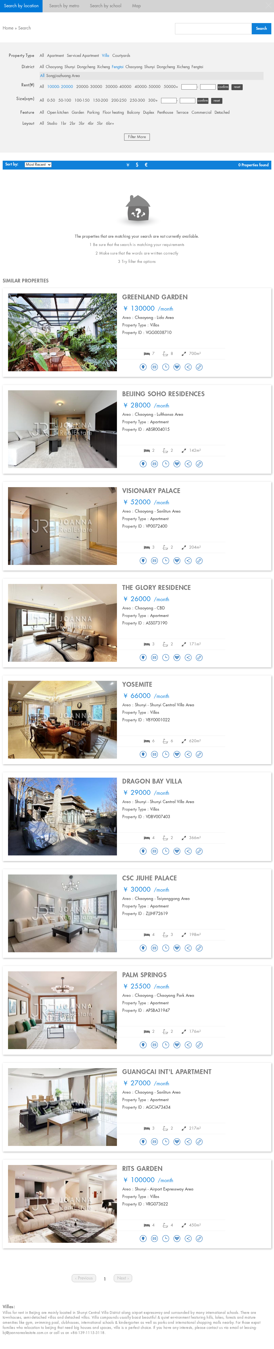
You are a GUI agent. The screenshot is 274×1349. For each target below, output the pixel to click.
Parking (93, 113)
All (42, 56)
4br (91, 124)
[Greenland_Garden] (143, 367)
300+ (153, 100)
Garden (78, 113)
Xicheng (103, 67)
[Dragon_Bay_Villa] (143, 852)
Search (24, 28)
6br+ (110, 124)
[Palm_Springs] (143, 1045)
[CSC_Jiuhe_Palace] (143, 948)
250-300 (137, 100)
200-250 (119, 100)
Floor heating (113, 113)
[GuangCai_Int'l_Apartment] (143, 1142)
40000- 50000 (148, 87)
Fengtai (118, 67)
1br (63, 124)
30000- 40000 (118, 87)
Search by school (105, 6)
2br (72, 124)
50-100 (64, 100)
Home (8, 28)
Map (136, 6)
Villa (105, 56)
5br (100, 124)
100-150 (82, 100)
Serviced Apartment (83, 56)
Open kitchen (57, 113)
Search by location (21, 6)
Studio (52, 124)
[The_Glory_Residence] (143, 658)
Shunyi (69, 67)
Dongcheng (86, 67)
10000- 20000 (60, 87)
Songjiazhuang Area (63, 76)
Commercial (201, 113)
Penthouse (165, 113)
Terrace (182, 113)
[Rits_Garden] (143, 1239)
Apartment (55, 56)
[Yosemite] (143, 755)
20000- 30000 (89, 87)
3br (82, 124)
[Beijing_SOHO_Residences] (143, 464)
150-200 (100, 100)
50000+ (171, 87)
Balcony (133, 113)
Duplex (148, 113)
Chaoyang (54, 67)
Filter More (137, 137)
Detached (222, 113)
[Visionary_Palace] (143, 561)
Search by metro (64, 6)
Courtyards (121, 56)
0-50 (51, 100)
